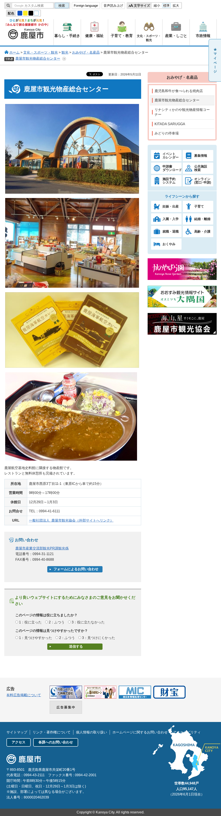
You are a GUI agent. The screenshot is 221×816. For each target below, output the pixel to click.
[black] (30, 13)
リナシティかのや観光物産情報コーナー (182, 112)
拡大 (176, 5)
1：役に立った (30, 622)
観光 (65, 52)
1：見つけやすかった (35, 638)
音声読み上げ (113, 5)
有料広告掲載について (23, 695)
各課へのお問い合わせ (55, 742)
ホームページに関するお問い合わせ (140, 732)
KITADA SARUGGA (170, 124)
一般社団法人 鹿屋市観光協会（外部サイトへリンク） (71, 520)
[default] (36, 13)
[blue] (19, 13)
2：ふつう (57, 622)
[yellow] (25, 13)
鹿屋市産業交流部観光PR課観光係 (42, 548)
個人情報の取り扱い (91, 732)
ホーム (14, 52)
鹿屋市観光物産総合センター (37, 58)
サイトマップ (16, 732)
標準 (166, 5)
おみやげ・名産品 (86, 52)
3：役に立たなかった (88, 622)
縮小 (157, 5)
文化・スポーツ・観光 (40, 52)
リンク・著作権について (52, 732)
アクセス (18, 742)
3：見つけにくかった (98, 638)
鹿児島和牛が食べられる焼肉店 (179, 91)
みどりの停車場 (167, 133)
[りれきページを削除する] (64, 59)
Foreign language (86, 5)
